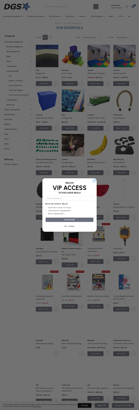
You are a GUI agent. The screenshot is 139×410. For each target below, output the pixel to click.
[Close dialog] (94, 180)
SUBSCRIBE (69, 220)
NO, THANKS (70, 226)
